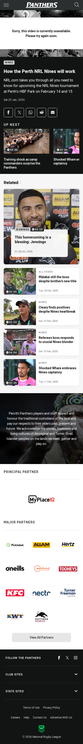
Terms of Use (31, 707)
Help (26, 717)
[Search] (76, 5)
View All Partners (41, 637)
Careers (15, 717)
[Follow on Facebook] (59, 658)
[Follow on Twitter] (67, 658)
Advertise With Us (61, 717)
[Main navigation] (6, 5)
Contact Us (40, 717)
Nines (9, 62)
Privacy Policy (51, 707)
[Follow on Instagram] (75, 658)
